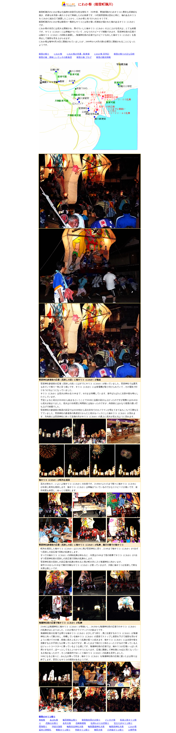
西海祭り (43, 726)
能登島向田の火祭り (91, 720)
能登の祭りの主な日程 (124, 54)
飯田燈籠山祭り (70, 720)
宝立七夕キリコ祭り (123, 723)
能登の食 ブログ (84, 57)
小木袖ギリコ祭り (115, 730)
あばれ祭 (54, 720)
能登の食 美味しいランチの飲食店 (55, 57)
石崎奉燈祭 (81, 723)
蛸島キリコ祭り (63, 730)
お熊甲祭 (132, 730)
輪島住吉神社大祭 (75, 726)
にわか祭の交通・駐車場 (78, 54)
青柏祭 (42, 720)
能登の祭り (44, 54)
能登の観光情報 (103, 57)
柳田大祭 (98, 730)
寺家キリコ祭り (82, 730)
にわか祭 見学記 (101, 54)
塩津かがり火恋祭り (100, 723)
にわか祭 (58, 54)
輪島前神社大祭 (116, 726)
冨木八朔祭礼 (45, 730)
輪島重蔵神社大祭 (96, 726)
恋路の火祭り (52, 723)
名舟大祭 (67, 723)
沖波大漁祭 (57, 726)
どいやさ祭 (110, 720)
